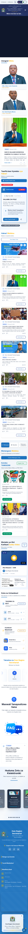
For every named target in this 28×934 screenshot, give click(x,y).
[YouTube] (18, 849)
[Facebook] (14, 849)
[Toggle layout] (22, 916)
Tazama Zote (22, 603)
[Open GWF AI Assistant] (24, 930)
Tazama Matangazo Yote (14, 457)
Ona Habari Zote (14, 239)
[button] (14, 753)
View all (24, 545)
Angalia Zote (21, 463)
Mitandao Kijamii (12, 2)
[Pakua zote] (21, 612)
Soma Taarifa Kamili (10, 219)
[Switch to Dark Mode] (15, 2)
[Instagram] (9, 849)
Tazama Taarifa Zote (10, 180)
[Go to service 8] (19, 817)
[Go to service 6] (15, 817)
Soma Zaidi (6, 162)
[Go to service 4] (12, 817)
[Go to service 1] (8, 817)
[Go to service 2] (9, 817)
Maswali (4, 2)
